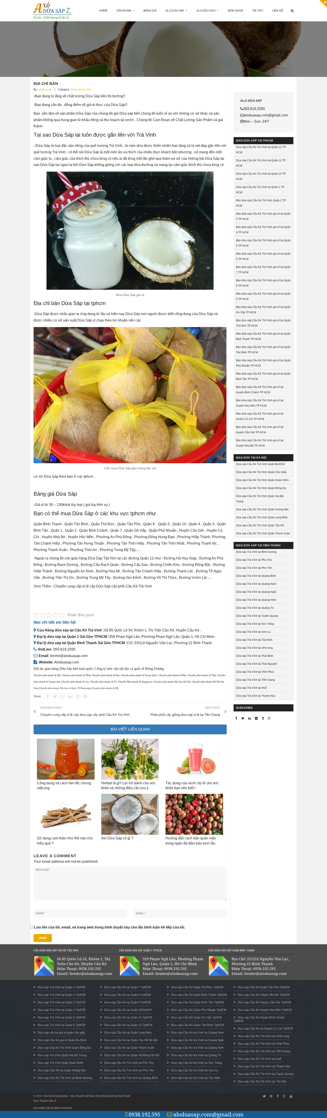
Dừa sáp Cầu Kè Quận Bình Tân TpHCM (197, 1002)
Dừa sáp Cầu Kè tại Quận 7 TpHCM (127, 987)
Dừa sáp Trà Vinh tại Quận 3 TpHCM (61, 1002)
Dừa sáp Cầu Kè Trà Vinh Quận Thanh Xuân (263, 533)
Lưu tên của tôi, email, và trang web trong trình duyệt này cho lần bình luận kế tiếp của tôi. (109, 927)
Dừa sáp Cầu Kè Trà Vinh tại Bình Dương (65, 1078)
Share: (38, 696)
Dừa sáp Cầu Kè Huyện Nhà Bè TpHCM (264, 994)
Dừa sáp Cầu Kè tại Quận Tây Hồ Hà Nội (130, 1040)
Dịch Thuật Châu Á (44, 1100)
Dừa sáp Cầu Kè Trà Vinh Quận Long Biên (262, 517)
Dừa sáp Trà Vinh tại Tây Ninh (254, 639)
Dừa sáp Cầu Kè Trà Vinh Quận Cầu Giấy (261, 472)
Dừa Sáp (43, 146)
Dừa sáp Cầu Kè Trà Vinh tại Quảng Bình (131, 1078)
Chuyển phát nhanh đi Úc (103, 682)
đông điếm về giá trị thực (83, 105)
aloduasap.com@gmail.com (208, 1114)
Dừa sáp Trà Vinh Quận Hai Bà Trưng (62, 1055)
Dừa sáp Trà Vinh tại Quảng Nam (256, 583)
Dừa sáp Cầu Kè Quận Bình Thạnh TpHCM (199, 994)
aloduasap (45, 89)
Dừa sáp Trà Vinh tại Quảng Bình (256, 575)
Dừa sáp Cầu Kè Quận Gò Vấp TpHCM (196, 1017)
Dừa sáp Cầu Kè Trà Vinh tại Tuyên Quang (265, 1074)
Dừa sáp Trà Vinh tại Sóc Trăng (255, 623)
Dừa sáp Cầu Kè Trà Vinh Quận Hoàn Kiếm (262, 480)
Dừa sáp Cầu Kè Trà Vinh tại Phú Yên (129, 1070)
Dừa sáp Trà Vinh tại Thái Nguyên (256, 663)
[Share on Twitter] (55, 696)
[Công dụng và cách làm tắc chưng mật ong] (66, 759)
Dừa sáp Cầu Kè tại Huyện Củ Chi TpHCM (265, 1028)
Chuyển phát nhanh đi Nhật (76, 675)
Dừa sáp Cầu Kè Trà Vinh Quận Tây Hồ (260, 525)
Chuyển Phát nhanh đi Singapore (135, 682)
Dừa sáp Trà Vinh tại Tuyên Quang (257, 615)
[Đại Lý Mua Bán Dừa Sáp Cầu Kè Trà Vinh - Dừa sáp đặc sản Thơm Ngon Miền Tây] (52, 10)
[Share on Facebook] (47, 696)
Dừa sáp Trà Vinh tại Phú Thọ (254, 559)
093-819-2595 (64, 649)
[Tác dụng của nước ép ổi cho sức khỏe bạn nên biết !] (194, 759)
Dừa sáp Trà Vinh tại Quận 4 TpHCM (61, 1010)
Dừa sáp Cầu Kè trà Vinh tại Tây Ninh (195, 1078)
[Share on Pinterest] (85, 696)
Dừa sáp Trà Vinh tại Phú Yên (254, 567)
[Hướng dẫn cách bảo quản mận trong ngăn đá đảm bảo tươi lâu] (194, 814)
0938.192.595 (144, 1114)
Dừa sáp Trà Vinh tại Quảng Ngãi (256, 591)
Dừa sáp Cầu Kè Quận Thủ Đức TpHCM (197, 987)
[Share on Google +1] (62, 696)
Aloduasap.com (66, 662)
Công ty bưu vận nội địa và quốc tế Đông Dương (129, 669)
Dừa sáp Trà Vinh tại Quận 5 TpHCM (61, 1017)
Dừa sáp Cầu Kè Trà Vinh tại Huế (259, 1058)
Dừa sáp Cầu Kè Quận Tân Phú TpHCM (264, 987)
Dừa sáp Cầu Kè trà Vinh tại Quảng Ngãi (197, 1040)
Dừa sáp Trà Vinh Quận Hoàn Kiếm (60, 1062)
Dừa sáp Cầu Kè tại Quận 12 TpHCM (128, 1025)
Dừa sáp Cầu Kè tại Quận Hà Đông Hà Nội (131, 1055)
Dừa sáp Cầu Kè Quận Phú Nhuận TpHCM (198, 1010)
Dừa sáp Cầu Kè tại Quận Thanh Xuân (129, 1047)
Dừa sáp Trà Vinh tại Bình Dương (256, 551)
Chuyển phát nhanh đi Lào (75, 682)
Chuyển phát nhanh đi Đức (172, 675)
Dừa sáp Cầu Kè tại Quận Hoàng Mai (62, 1070)
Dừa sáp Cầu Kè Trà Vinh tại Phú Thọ (128, 1062)
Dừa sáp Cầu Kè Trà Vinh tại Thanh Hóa (264, 1066)
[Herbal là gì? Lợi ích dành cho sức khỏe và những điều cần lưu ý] (130, 759)
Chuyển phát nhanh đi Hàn (106, 675)
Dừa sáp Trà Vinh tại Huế (251, 687)
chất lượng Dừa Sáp (83, 96)
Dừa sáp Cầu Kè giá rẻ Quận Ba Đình (62, 1040)
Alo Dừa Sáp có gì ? (117, 838)
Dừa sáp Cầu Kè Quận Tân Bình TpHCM (197, 1025)
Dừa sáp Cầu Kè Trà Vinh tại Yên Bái (262, 1081)
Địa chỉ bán (46, 83)
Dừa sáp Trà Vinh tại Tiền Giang (255, 679)
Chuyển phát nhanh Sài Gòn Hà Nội (172, 682)
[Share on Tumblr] (77, 696)
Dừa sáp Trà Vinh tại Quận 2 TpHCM (61, 994)
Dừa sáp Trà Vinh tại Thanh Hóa (255, 695)
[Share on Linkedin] (70, 696)
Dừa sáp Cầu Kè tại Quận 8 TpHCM (127, 994)
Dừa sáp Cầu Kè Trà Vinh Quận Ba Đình (260, 464)
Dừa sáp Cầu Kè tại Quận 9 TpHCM (127, 1002)
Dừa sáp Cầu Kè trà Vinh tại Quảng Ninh (197, 1047)
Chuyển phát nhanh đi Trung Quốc (139, 675)
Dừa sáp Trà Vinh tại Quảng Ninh (256, 599)
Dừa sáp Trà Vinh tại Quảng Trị (255, 607)
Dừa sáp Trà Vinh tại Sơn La (253, 631)
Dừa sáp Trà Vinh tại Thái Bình (254, 655)
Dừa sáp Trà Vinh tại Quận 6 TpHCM (61, 1025)
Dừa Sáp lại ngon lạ (56, 165)
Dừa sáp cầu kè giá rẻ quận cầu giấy (61, 1032)
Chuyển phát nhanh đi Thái (202, 675)
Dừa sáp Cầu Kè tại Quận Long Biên (127, 1032)
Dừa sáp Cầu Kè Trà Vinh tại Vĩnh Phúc (264, 1043)
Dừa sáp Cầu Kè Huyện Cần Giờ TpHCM (264, 1002)
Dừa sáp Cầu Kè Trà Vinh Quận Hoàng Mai (262, 509)
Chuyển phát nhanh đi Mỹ (47, 675)
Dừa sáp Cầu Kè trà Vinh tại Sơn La (194, 1070)
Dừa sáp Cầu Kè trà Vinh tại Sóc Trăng (196, 1062)
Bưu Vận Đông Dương (103, 1096)
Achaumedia (60, 1096)
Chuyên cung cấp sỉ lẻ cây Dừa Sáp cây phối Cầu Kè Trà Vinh (103, 586)
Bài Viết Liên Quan (130, 729)
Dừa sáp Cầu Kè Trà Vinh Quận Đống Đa (261, 488)
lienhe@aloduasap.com (69, 656)
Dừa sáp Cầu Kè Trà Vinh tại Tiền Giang (264, 1051)
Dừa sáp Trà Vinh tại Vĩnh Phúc (255, 671)
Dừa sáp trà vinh (81, 89)
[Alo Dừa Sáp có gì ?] (130, 814)
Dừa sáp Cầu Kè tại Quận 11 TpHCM (128, 1017)
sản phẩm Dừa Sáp (75, 113)
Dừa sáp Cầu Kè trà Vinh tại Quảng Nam (197, 1032)
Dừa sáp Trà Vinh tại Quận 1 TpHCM (61, 987)
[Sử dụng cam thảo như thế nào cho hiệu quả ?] (66, 814)
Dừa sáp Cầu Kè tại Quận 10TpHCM (127, 1010)
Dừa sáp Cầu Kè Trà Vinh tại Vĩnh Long (263, 1036)
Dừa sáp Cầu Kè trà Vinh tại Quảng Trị (196, 1055)
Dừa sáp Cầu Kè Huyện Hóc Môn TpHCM (265, 1010)
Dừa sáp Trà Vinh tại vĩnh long (254, 647)
